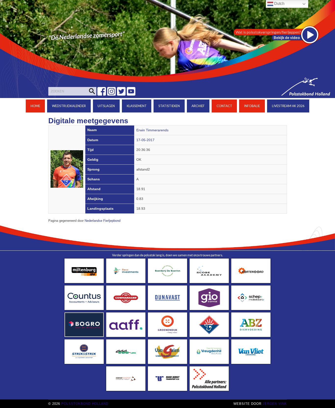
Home (35, 106)
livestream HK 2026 (288, 106)
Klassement (137, 106)
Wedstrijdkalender (69, 106)
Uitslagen (106, 106)
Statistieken (169, 106)
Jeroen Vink (275, 404)
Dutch (278, 3)
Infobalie (252, 106)
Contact (224, 106)
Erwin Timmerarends (152, 130)
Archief (198, 106)
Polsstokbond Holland (84, 404)
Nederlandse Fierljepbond (102, 221)
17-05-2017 (145, 140)
